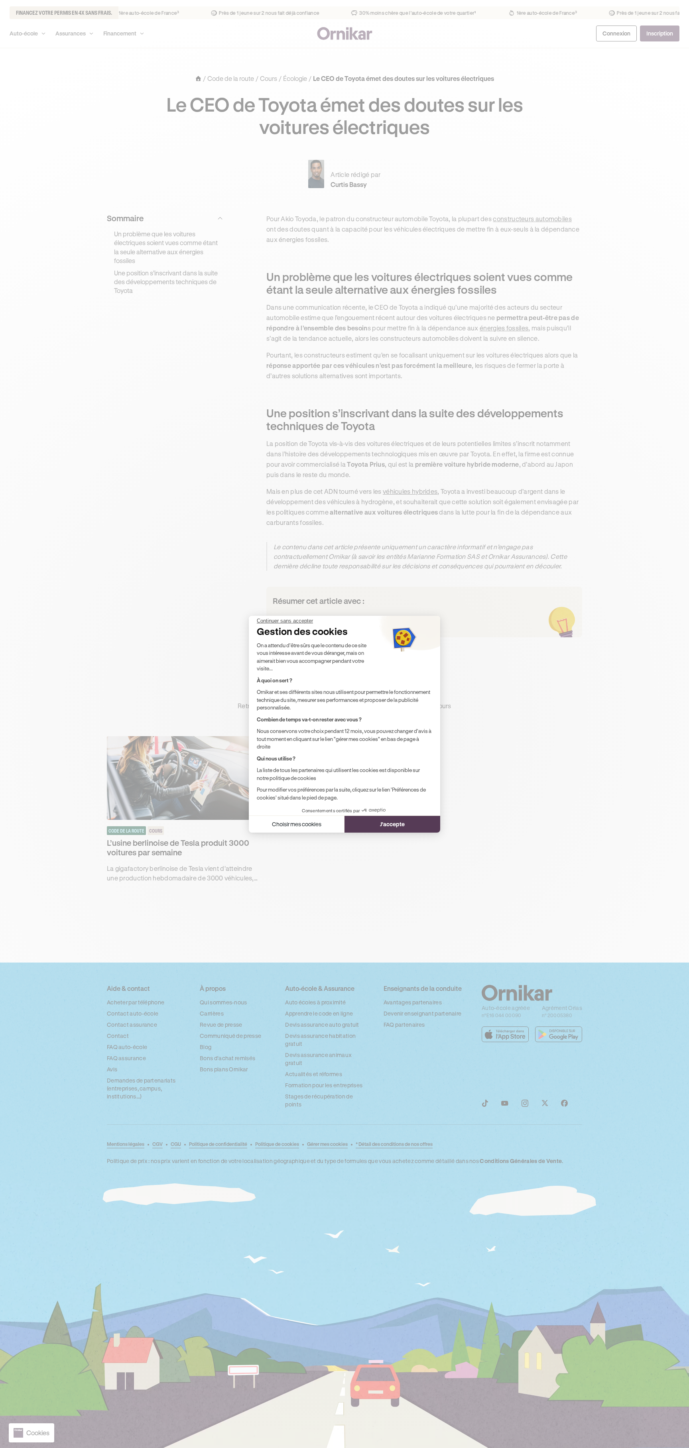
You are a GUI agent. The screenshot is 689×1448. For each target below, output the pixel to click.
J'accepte (392, 824)
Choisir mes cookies (296, 824)
